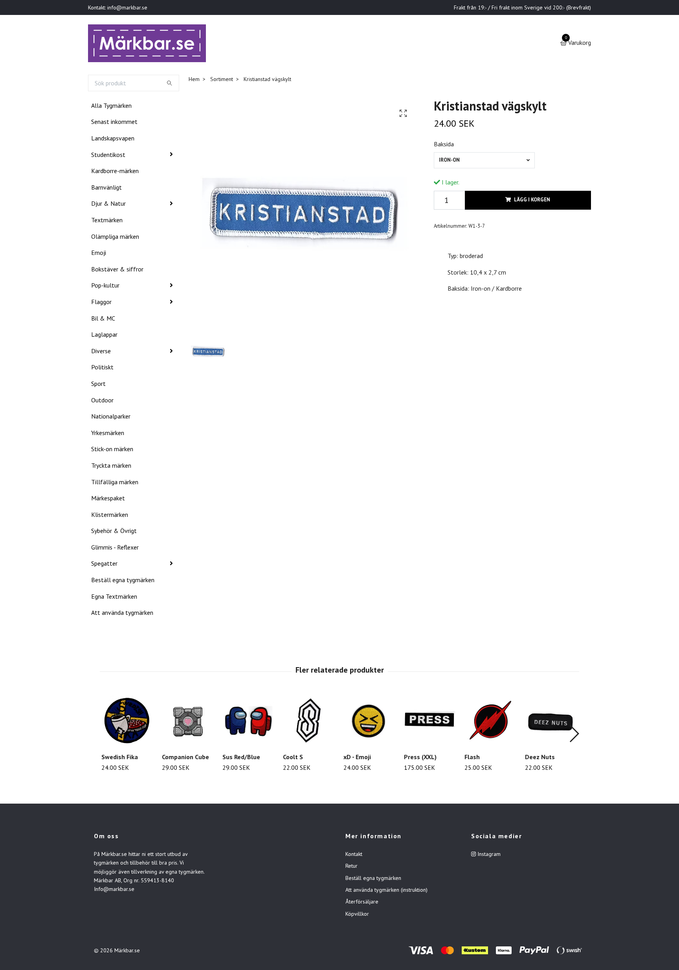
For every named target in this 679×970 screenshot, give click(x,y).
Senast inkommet (114, 123)
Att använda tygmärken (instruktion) (386, 891)
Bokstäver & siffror (117, 271)
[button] (574, 735)
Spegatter (104, 565)
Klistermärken (109, 516)
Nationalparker (110, 418)
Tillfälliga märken (114, 483)
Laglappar (104, 336)
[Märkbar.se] (149, 44)
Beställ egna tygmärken (122, 581)
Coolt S (293, 758)
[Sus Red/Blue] (248, 722)
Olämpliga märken (115, 238)
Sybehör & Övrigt (114, 532)
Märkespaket (108, 499)
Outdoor (102, 402)
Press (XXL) (420, 758)
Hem (194, 80)
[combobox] (484, 162)
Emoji (98, 254)
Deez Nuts (540, 758)
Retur (351, 867)
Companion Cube (185, 758)
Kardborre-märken (115, 172)
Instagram (488, 855)
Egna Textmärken (114, 598)
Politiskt (102, 369)
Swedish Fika (119, 758)
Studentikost (108, 156)
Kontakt (353, 855)
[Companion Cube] (187, 722)
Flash (472, 758)
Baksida (444, 145)
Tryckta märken (111, 467)
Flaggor (101, 303)
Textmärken (107, 221)
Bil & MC (103, 320)
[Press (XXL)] (429, 722)
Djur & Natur (108, 205)
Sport (98, 385)
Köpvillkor (357, 915)
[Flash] (490, 722)
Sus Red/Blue (241, 758)
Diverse (101, 352)
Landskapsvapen (112, 140)
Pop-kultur (105, 287)
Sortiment (221, 80)
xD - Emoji (357, 758)
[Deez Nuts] (550, 722)
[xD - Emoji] (369, 722)
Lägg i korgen (532, 201)
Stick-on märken (112, 450)
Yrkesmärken (107, 434)
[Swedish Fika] (127, 722)
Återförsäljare (361, 903)
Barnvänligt (106, 189)
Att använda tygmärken (122, 614)
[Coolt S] (308, 722)
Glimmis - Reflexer (115, 549)
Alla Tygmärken (111, 107)
